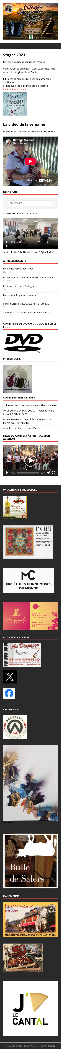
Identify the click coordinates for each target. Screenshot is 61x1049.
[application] (30, 460)
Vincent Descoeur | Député (17, 419)
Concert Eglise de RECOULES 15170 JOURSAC (26, 303)
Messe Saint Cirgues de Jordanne (19, 294)
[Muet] (48, 472)
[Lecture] (7, 472)
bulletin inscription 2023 (16, 89)
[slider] (28, 472)
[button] (56, 45)
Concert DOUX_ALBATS (15, 414)
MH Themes (49, 1046)
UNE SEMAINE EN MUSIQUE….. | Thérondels (26, 410)
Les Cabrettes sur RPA (25, 428)
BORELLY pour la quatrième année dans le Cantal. (28, 277)
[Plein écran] (53, 472)
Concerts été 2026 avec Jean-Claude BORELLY (26, 312)
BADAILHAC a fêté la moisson (41, 405)
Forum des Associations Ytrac (18, 268)
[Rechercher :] (30, 203)
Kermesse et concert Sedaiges (18, 286)
